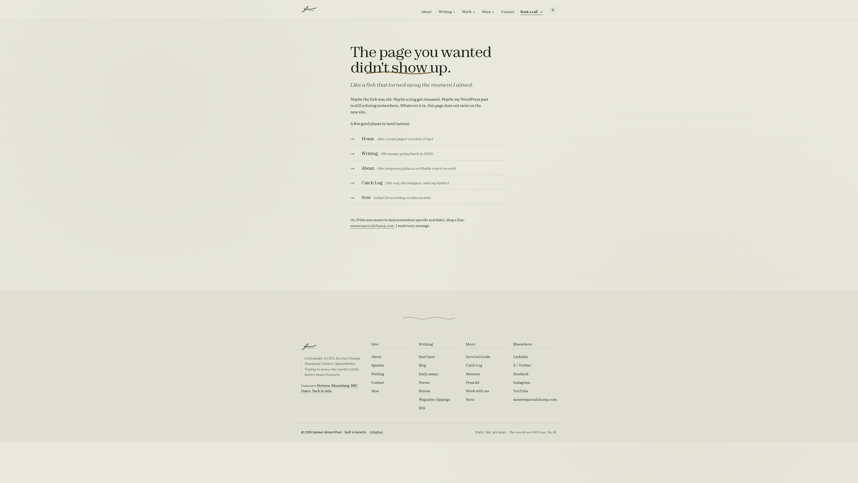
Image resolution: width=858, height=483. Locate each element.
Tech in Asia (322, 390)
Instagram (521, 382)
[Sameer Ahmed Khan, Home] (321, 9)
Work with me (477, 390)
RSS (422, 407)
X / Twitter (522, 365)
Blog (422, 365)
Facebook (520, 373)
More (486, 11)
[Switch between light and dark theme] (553, 10)
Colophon (376, 432)
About (426, 11)
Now (375, 390)
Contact (507, 11)
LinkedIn (520, 356)
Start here (427, 356)
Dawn (306, 390)
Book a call (531, 11)
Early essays (428, 373)
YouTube (520, 390)
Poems (424, 382)
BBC (354, 385)
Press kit (472, 382)
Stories (424, 390)
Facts (470, 399)
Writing (445, 11)
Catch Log (474, 365)
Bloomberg (340, 385)
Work (467, 11)
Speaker (377, 365)
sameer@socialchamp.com (372, 225)
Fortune (323, 385)
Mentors (473, 373)
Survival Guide (478, 356)
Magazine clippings (434, 399)
